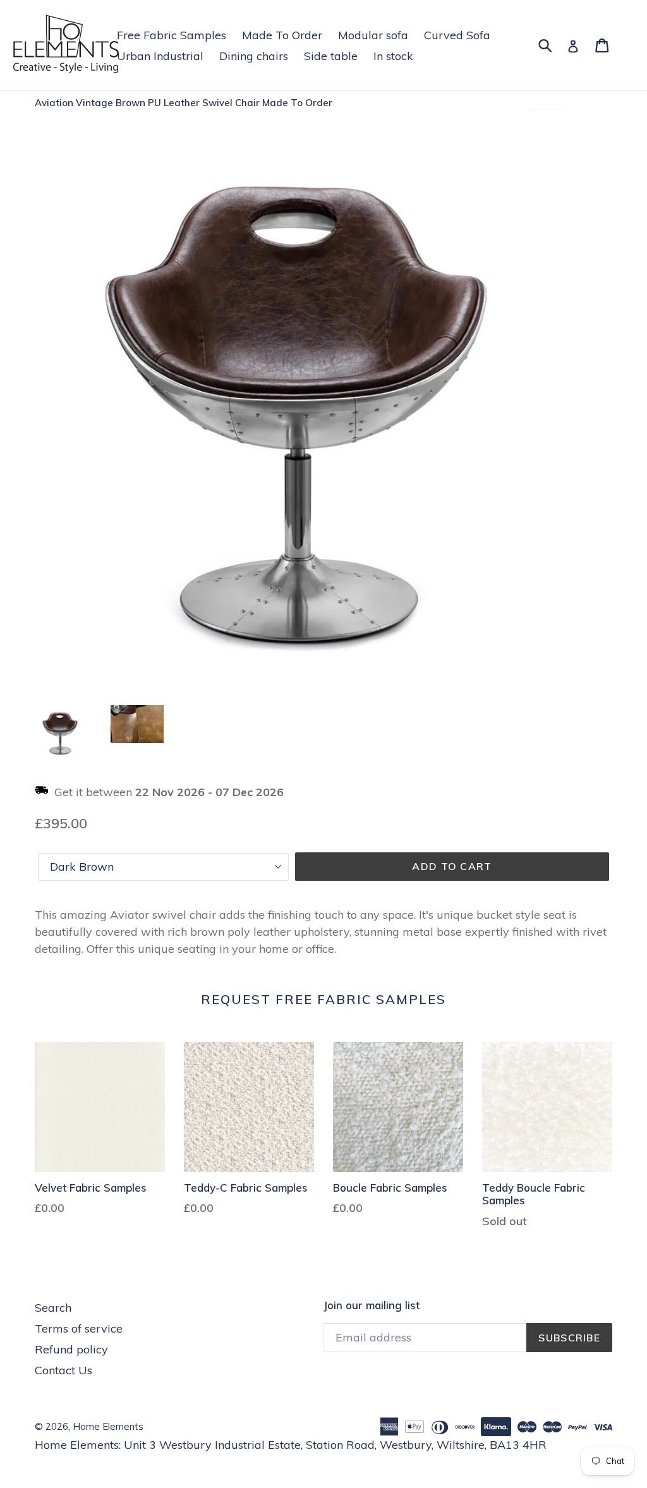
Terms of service (79, 1328)
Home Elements (108, 1426)
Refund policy (71, 1349)
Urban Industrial (160, 56)
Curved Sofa (457, 35)
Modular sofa (373, 35)
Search (53, 1307)
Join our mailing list (372, 1305)
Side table (331, 56)
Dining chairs (253, 56)
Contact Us (63, 1370)
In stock (393, 56)
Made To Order (282, 35)
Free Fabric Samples (171, 35)
